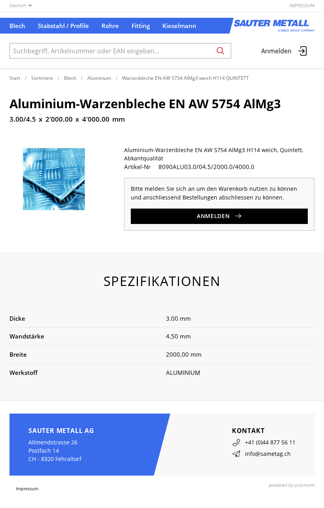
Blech (70, 78)
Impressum (302, 5)
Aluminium (99, 78)
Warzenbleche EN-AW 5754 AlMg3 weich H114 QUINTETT (185, 78)
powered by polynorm (292, 485)
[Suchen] (220, 50)
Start (14, 78)
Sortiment (42, 78)
